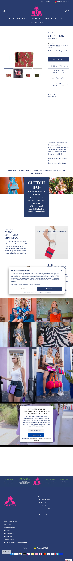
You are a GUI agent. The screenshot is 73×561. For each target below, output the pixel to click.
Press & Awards (41, 506)
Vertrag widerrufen (9, 536)
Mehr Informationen (35, 430)
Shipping (58, 45)
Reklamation (40, 512)
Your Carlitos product (9, 539)
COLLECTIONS (34, 18)
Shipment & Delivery (9, 527)
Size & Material (59, 66)
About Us (36, 22)
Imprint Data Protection (10, 521)
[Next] (39, 49)
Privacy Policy (7, 524)
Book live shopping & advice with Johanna (15, 542)
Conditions (7, 530)
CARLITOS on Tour (42, 503)
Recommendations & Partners (45, 509)
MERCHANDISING (54, 18)
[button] (68, 560)
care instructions (59, 84)
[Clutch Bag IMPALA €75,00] (57, 117)
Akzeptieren (36, 435)
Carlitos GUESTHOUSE (43, 500)
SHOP (20, 18)
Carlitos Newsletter (42, 515)
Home (12, 18)
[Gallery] (23, 54)
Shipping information (58, 78)
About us (40, 497)
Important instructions (59, 71)
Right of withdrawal (9, 533)
